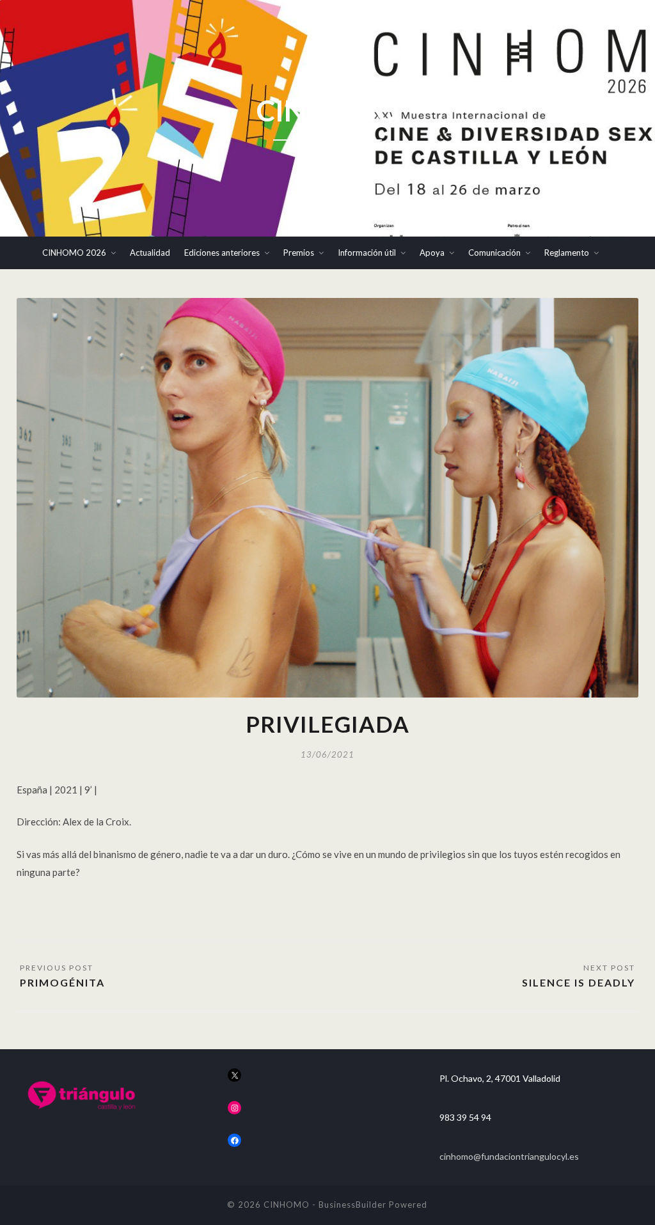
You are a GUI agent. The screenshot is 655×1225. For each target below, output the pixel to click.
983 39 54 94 (465, 1117)
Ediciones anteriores (222, 252)
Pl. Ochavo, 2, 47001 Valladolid (499, 1078)
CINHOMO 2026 (74, 252)
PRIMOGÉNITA (62, 982)
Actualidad (150, 252)
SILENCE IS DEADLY (578, 982)
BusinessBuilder (352, 1204)
